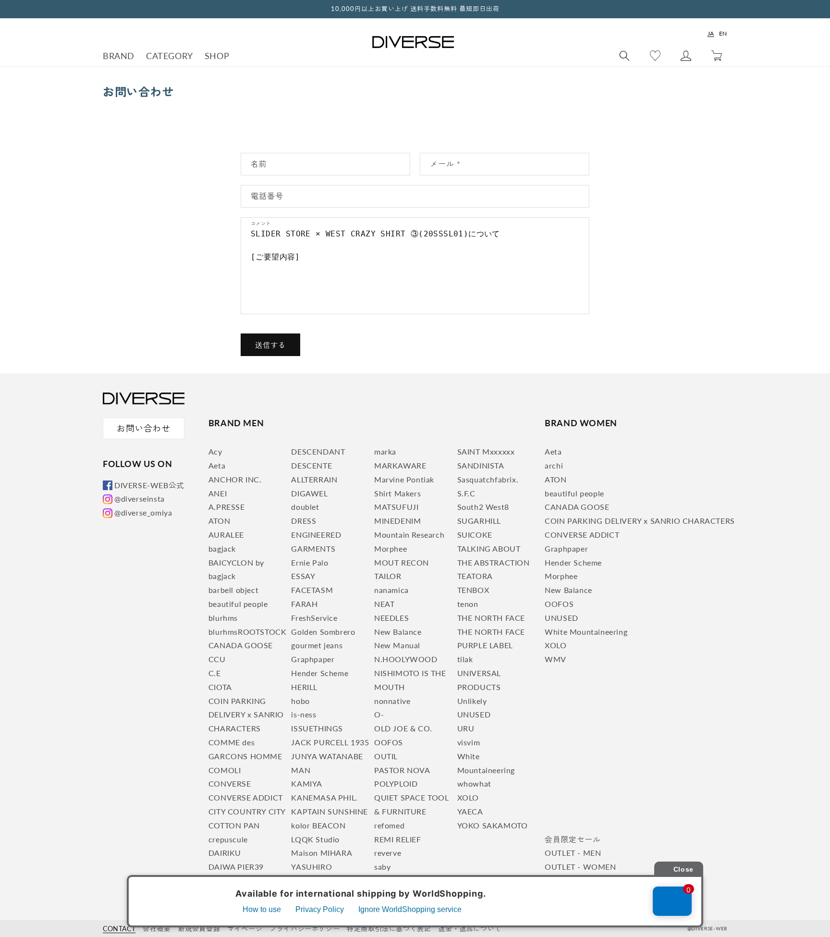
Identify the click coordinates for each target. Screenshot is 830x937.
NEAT (384, 603)
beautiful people (238, 603)
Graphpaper (312, 659)
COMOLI (224, 770)
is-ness (303, 714)
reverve (387, 852)
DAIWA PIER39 (236, 866)
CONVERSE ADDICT (245, 797)
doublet (305, 506)
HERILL (304, 686)
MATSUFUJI (396, 506)
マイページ (244, 929)
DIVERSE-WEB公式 (149, 485)
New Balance (398, 631)
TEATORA (475, 575)
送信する (270, 345)
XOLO (468, 797)
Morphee (390, 548)
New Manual (397, 645)
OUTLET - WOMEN (580, 866)
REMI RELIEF (397, 839)
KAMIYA (306, 783)
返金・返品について (469, 929)
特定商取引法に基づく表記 (389, 929)
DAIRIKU (224, 852)
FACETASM (312, 589)
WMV (555, 659)
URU (466, 728)
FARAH (304, 603)
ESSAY (303, 575)
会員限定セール (572, 839)
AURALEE (226, 534)
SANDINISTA (480, 465)
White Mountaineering (586, 631)
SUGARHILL (479, 520)
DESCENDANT (318, 451)
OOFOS (388, 742)
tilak (465, 659)
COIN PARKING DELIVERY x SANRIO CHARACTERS (246, 714)
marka (385, 451)
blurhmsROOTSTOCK (247, 631)
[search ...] (624, 55)
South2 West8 (483, 506)
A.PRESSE (226, 506)
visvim (468, 742)
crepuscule (228, 839)
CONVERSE (229, 783)
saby (382, 866)
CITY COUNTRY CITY (247, 811)
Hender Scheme (319, 673)
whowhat (474, 783)
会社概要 (157, 929)
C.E (214, 673)
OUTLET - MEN (573, 852)
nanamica (391, 589)
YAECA (470, 811)
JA (711, 33)
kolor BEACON (318, 825)
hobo (300, 700)
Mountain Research (409, 534)
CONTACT (119, 929)
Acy (215, 451)
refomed (389, 825)
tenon (467, 603)
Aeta (216, 465)
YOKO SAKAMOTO (492, 825)
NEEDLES (391, 617)
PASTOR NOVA (402, 770)
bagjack (222, 548)
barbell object (233, 589)
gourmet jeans (316, 645)
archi (554, 465)
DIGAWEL (309, 493)
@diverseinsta (139, 498)
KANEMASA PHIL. (324, 797)
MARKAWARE (400, 465)
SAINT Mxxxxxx (486, 451)
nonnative (392, 700)
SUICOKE (474, 534)
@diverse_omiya (143, 512)
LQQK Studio (315, 839)
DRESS (303, 520)
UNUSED (474, 714)
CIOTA (220, 686)
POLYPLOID (395, 783)
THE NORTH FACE (491, 617)
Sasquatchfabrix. (488, 479)
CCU (217, 659)
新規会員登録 (199, 929)
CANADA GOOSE (240, 645)
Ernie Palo (309, 562)
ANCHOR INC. (235, 479)
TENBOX (473, 589)
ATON (219, 520)
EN (723, 33)
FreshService (314, 617)
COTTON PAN (234, 825)
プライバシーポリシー (304, 929)
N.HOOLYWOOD (406, 659)
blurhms (223, 617)
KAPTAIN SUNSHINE (329, 811)
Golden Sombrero (323, 631)
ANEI (217, 493)
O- (379, 714)
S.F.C (466, 493)
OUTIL (386, 756)
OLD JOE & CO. (403, 728)
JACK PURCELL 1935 (330, 742)
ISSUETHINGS (317, 728)
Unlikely (472, 700)
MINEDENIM (397, 520)
